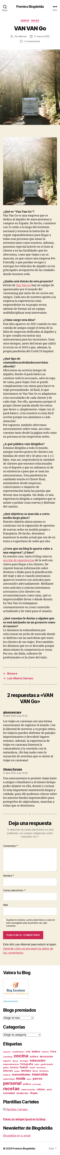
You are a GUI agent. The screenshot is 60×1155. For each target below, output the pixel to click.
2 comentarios (32, 41)
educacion (37, 1060)
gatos (6, 1067)
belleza (36, 1051)
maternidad (8, 1079)
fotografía (26, 1064)
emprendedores (11, 1064)
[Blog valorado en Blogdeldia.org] (16, 989)
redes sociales (28, 1089)
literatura (43, 1071)
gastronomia (47, 1064)
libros (35, 1071)
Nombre (8, 875)
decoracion (46, 1056)
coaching (7, 1057)
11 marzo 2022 (42, 36)
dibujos (15, 1061)
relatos (41, 1089)
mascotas (40, 1074)
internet (8, 1070)
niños (29, 1079)
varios (25, 20)
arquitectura (18, 1052)
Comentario (10, 846)
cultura (34, 1056)
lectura (26, 1070)
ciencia (45, 1052)
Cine (53, 1051)
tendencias (22, 1093)
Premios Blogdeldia (30, 6)
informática (41, 1068)
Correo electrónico (14, 890)
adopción (7, 1052)
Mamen (23, 36)
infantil (32, 1068)
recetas (11, 1088)
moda (20, 1078)
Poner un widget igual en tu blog (24, 1119)
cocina (21, 1055)
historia (14, 1067)
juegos (17, 1071)
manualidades (21, 1074)
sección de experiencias (18, 560)
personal (12, 1083)
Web (5, 905)
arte (28, 1051)
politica (27, 1084)
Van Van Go (23, 285)
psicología (36, 1084)
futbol (36, 1064)
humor (24, 1067)
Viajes (35, 20)
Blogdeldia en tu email (16, 1135)
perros (37, 1078)
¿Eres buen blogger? (10, 1001)
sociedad (9, 1093)
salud (49, 1089)
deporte (7, 1061)
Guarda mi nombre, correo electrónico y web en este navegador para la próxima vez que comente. (30, 923)
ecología (24, 1061)
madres (6, 1075)
